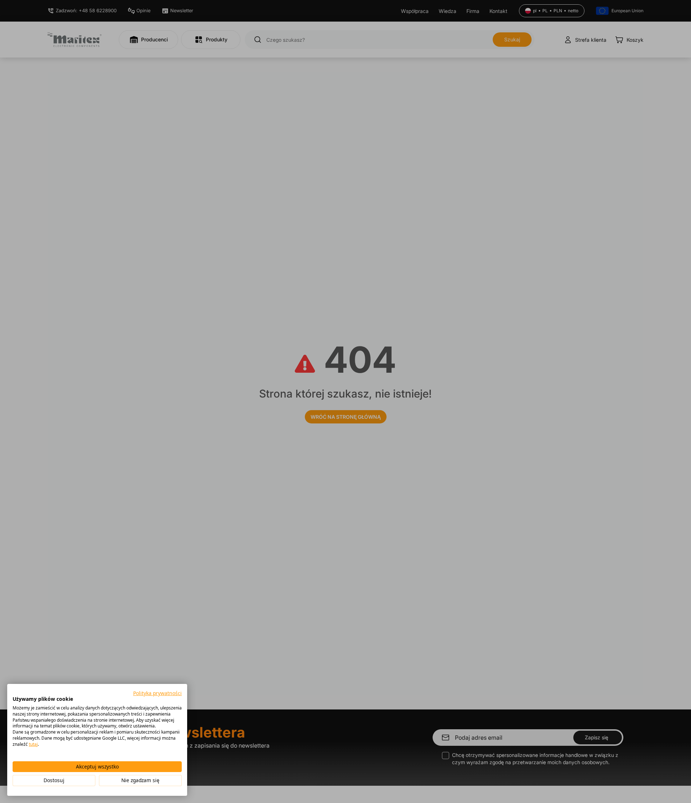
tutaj (33, 744)
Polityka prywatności (157, 693)
